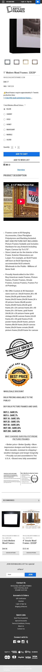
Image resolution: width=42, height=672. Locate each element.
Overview (21, 170)
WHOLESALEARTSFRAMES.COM (11, 536)
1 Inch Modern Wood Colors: (14, 105)
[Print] (9, 165)
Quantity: (7, 147)
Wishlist (21, 601)
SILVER (9, 140)
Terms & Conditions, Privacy (21, 623)
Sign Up (29, 1)
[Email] (7, 165)
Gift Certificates (21, 598)
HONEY (9, 124)
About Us (21, 626)
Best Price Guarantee (21, 618)
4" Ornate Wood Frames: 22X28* (30, 541)
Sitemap (27, 666)
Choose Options (11, 552)
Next (38, 38)
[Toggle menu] (3, 3)
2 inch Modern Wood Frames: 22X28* (8, 543)
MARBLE (9, 135)
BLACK (9, 109)
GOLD (8, 119)
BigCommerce (14, 668)
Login (22, 1)
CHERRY (9, 114)
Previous (3, 38)
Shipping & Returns (21, 606)
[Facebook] (4, 165)
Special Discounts (21, 621)
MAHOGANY (11, 130)
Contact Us (21, 629)
